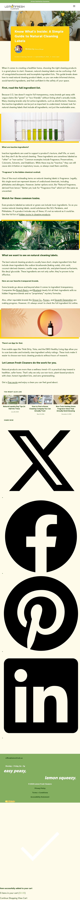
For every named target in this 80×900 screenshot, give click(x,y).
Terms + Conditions (40, 793)
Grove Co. (37, 300)
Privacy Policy (40, 788)
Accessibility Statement (40, 797)
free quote (13, 382)
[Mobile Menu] (73, 6)
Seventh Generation (64, 300)
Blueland (37, 290)
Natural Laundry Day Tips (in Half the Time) (14, 408)
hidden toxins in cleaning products (34, 215)
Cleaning (23, 56)
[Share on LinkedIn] (41, 738)
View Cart (22, 898)
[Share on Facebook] (41, 573)
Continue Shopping (8, 898)
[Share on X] (41, 497)
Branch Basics (22, 290)
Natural (30, 56)
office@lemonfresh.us (14, 758)
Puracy (46, 300)
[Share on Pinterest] (41, 651)
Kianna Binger (39, 49)
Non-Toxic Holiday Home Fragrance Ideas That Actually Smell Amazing (66, 409)
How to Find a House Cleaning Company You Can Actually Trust (40, 409)
